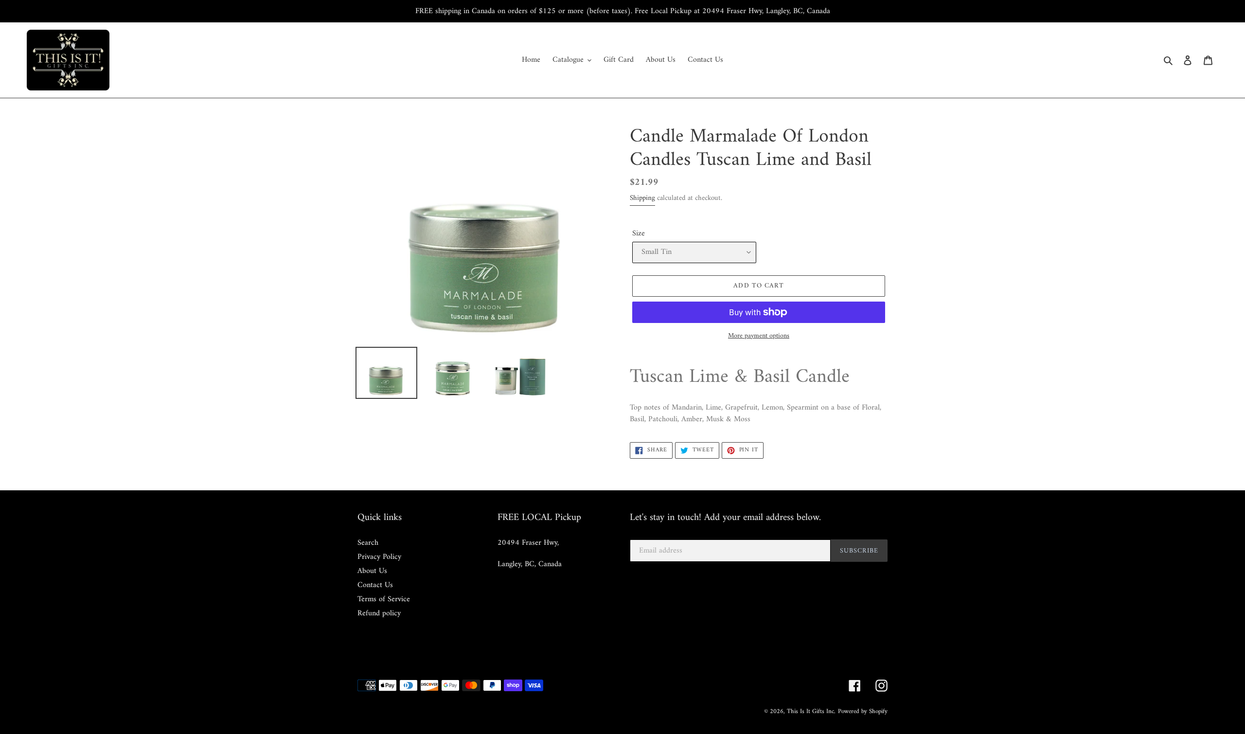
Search (367, 543)
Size (638, 233)
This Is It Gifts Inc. (811, 711)
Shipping (642, 198)
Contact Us (375, 585)
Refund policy (379, 613)
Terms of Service (383, 599)
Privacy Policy (379, 557)
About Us (372, 571)
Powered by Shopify (863, 711)
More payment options (758, 336)
